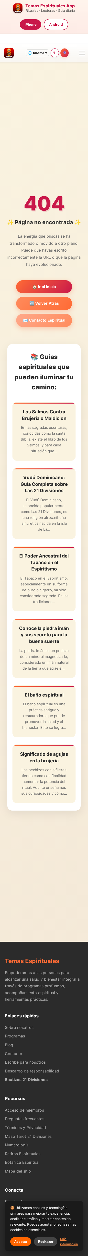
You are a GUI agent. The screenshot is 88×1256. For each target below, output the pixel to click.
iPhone (30, 24)
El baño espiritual (44, 695)
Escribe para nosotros (25, 1062)
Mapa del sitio (18, 1171)
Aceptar (20, 1242)
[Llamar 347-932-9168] (55, 52)
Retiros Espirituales (22, 1153)
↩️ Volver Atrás (44, 303)
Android (56, 24)
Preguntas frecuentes (24, 1118)
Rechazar (45, 1242)
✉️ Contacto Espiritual (44, 320)
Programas (15, 1036)
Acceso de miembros (24, 1110)
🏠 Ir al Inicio (44, 286)
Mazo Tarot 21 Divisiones (28, 1136)
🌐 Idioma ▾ (37, 53)
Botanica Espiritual (22, 1162)
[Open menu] (80, 53)
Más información (69, 1241)
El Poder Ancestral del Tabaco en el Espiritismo (44, 562)
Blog (9, 1044)
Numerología (17, 1144)
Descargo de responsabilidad (32, 1071)
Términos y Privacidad (25, 1127)
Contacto (13, 1053)
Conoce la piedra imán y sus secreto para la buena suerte (44, 635)
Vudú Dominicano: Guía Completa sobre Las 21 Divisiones (44, 484)
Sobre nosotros (19, 1027)
